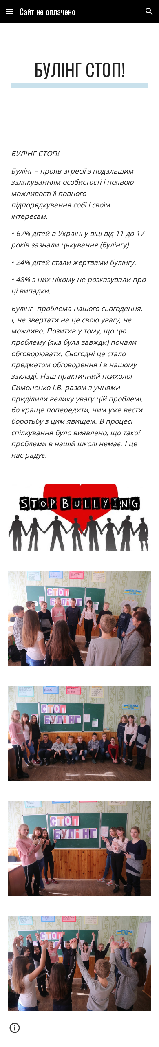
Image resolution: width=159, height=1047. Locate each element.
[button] (10, 11)
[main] (79, 73)
